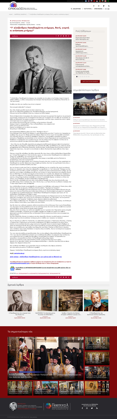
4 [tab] (82, 76)
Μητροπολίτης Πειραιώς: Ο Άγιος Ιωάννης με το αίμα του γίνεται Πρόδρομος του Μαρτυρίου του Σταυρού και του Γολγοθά (71, 392)
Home (10, 14)
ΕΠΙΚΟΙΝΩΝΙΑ (98, 8)
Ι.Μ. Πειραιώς (64, 389)
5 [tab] (84, 76)
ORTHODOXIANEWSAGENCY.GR (19, 263)
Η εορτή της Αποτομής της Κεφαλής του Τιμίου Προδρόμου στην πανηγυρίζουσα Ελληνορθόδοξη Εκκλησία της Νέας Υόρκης (45, 392)
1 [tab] (76, 76)
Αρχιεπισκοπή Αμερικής (41, 389)
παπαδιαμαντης (55, 273)
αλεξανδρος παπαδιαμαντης (39, 273)
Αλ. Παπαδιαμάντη (22, 273)
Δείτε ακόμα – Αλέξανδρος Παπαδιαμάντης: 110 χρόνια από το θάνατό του (36, 257)
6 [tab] (86, 76)
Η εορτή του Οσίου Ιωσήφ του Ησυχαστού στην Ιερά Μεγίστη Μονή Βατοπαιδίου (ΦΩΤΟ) (97, 376)
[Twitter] (102, 6)
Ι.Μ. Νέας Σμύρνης (14, 389)
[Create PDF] (68, 36)
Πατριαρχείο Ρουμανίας (92, 359)
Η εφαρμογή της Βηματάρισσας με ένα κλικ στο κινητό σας (96, 392)
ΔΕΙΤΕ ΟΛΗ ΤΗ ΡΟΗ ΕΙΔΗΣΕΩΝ (90, 81)
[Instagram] (96, 6)
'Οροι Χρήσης (33, 417)
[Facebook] (91, 6)
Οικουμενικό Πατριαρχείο (26, 372)
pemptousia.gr (19, 253)
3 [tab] (80, 76)
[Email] (66, 36)
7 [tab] (88, 76)
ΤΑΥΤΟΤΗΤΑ (88, 8)
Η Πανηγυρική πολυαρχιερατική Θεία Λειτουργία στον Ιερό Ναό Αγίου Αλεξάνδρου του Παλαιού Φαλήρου (18, 392)
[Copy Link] (60, 36)
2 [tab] (78, 76)
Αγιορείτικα (89, 374)
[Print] (63, 36)
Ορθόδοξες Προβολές (20, 14)
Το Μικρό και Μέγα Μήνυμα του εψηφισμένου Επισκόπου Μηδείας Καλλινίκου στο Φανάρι (96, 347)
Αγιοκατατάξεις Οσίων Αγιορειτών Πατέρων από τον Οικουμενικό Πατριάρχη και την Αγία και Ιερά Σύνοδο (45, 376)
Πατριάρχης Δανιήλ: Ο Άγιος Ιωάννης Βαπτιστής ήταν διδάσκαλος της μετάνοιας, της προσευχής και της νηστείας (95, 362)
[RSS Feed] (107, 6)
